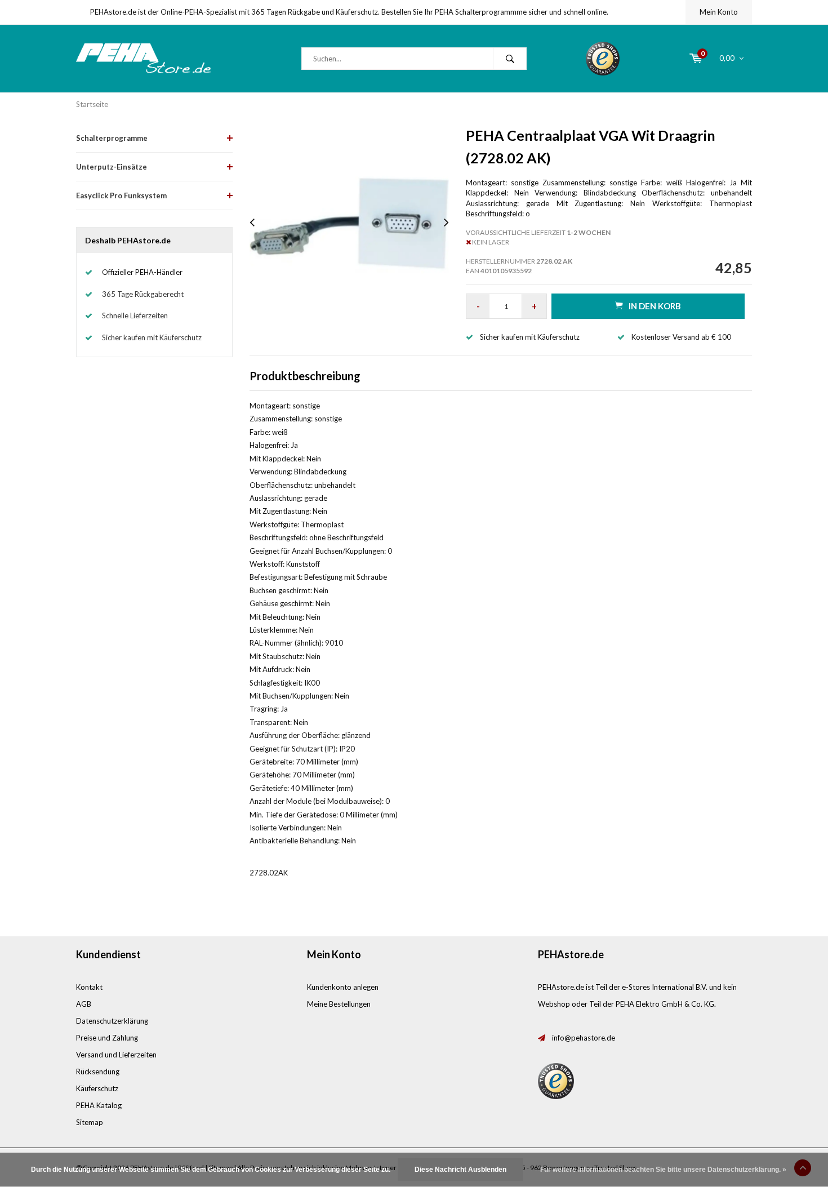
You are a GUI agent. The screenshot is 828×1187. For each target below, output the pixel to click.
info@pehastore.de (583, 1037)
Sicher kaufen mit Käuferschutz (152, 337)
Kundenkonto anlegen (343, 987)
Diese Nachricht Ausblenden (460, 1169)
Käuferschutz (97, 1088)
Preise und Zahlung (107, 1037)
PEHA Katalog (99, 1105)
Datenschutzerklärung (112, 1020)
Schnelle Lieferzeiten (135, 315)
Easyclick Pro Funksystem (121, 195)
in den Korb (655, 306)
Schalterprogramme (112, 138)
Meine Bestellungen (339, 1003)
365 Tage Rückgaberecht (143, 294)
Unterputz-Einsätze (111, 166)
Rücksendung (97, 1071)
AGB (83, 1003)
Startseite (92, 104)
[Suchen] (510, 58)
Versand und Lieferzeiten (116, 1054)
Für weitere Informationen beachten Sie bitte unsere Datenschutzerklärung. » (663, 1169)
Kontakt (89, 987)
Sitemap (89, 1122)
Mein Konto (719, 11)
